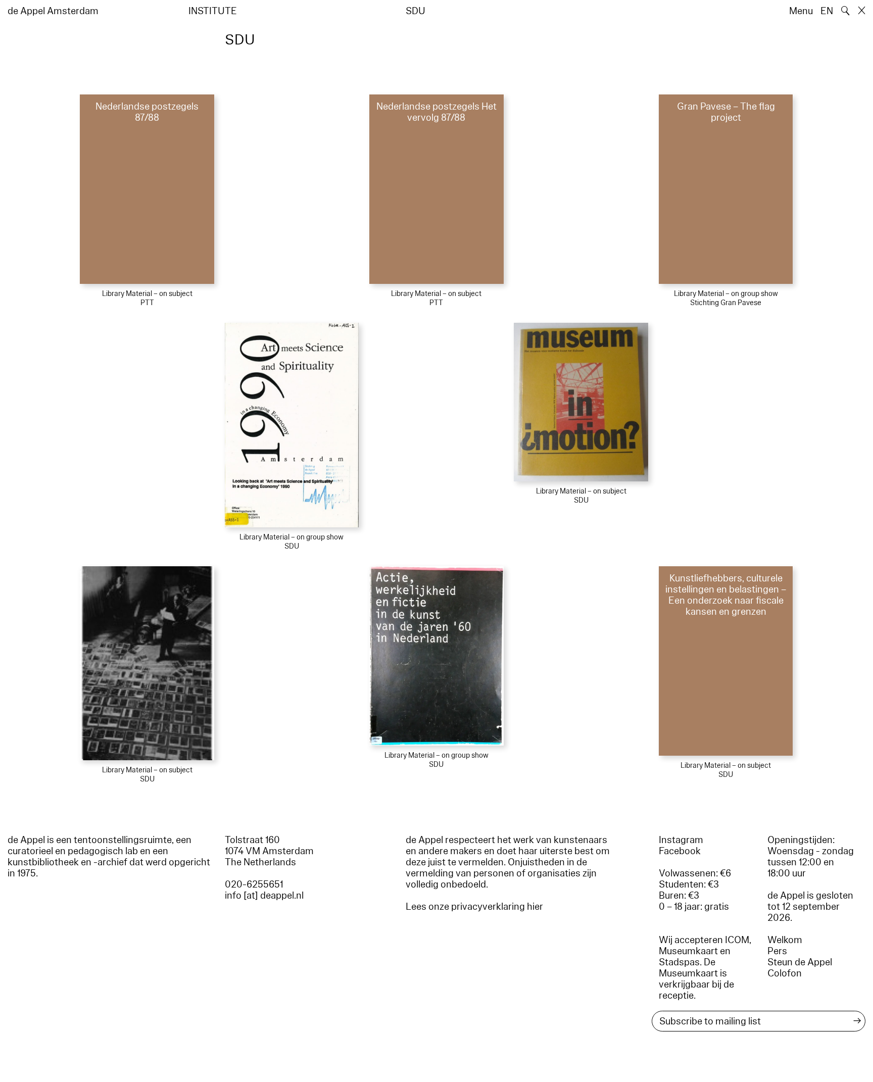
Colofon (784, 973)
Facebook (680, 851)
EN (826, 11)
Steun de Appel (799, 962)
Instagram (681, 840)
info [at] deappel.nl (264, 895)
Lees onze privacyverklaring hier (474, 906)
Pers (777, 951)
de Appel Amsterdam (53, 11)
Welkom (784, 940)
